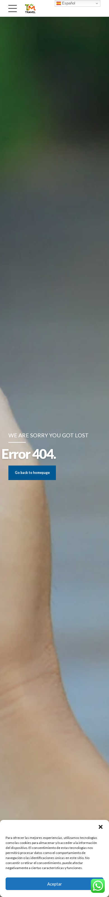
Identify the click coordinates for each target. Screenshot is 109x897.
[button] (100, 827)
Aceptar (54, 883)
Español (68, 3)
